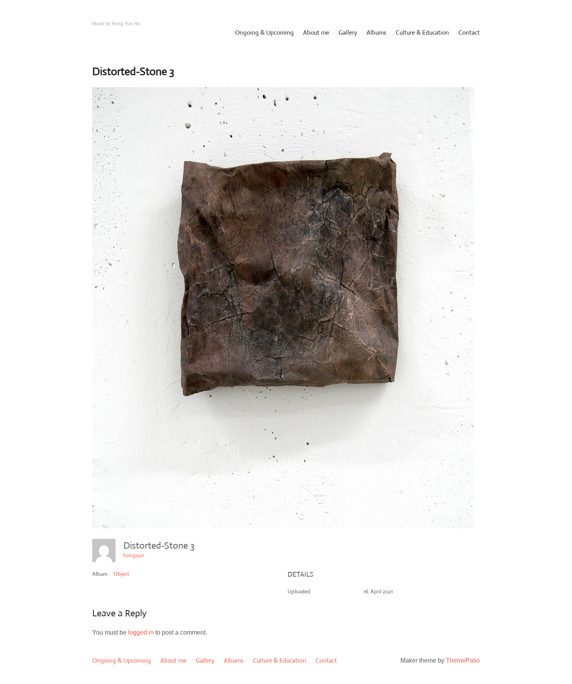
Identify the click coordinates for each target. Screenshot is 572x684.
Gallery (348, 32)
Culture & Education (422, 32)
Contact (469, 32)
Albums (376, 32)
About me (316, 32)
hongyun (133, 555)
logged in (141, 632)
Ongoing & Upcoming (264, 32)
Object (121, 573)
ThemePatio (463, 660)
